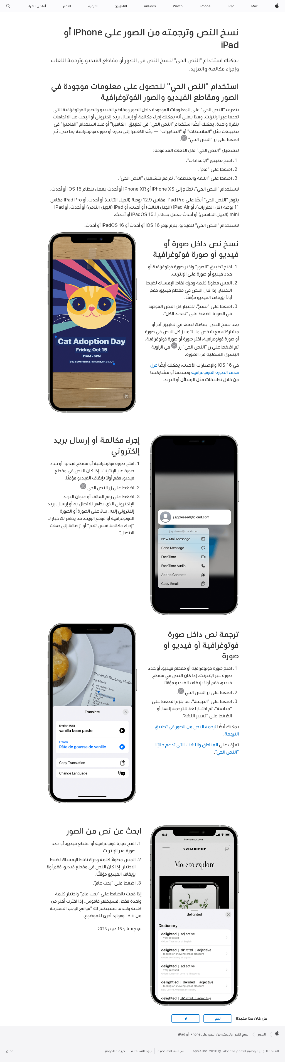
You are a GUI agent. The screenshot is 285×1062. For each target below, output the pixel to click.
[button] (8, 6)
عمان (9, 1051)
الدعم (262, 1034)
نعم (217, 1018)
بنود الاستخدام (141, 1051)
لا (186, 1018)
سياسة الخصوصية (171, 1051)
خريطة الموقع (115, 1051)
